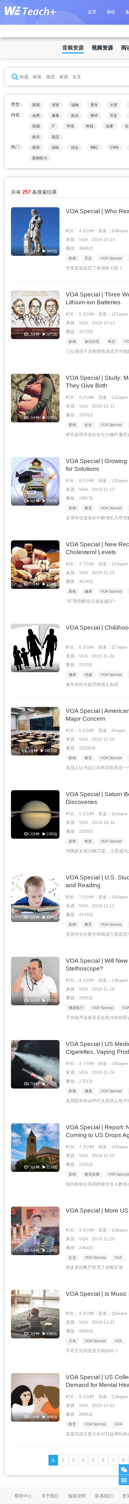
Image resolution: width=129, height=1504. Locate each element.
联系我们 (104, 1495)
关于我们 (50, 1495)
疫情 (36, 147)
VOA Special (111, 258)
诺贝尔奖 (92, 341)
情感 (36, 126)
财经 (94, 115)
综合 (75, 147)
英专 (94, 105)
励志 (55, 137)
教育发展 (92, 1174)
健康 (55, 115)
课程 (110, 11)
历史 (113, 115)
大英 (113, 105)
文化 (72, 1341)
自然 (36, 115)
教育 (88, 508)
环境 (70, 126)
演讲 (55, 105)
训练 (55, 147)
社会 (88, 425)
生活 (72, 1257)
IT (53, 126)
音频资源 (73, 48)
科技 (90, 126)
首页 (92, 11)
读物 (75, 105)
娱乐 (36, 137)
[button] (15, 77)
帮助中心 (23, 1495)
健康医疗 (76, 1008)
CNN (114, 147)
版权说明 (77, 1495)
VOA (118, 1257)
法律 (109, 126)
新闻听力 (39, 158)
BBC (94, 147)
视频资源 (102, 48)
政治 (75, 115)
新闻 (36, 105)
